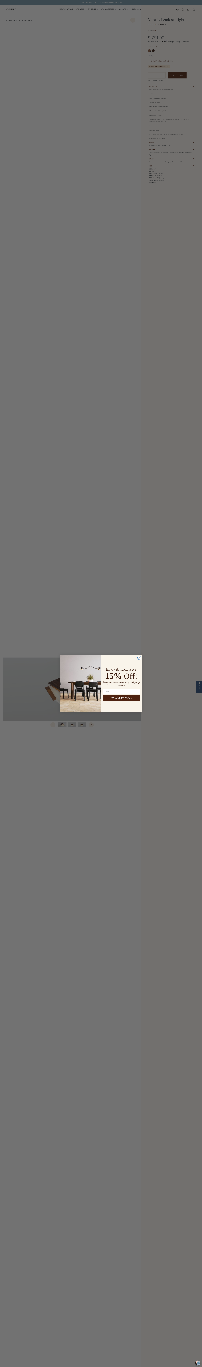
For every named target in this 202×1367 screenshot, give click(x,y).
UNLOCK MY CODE (121, 697)
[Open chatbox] (197, 1363)
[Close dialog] (139, 658)
